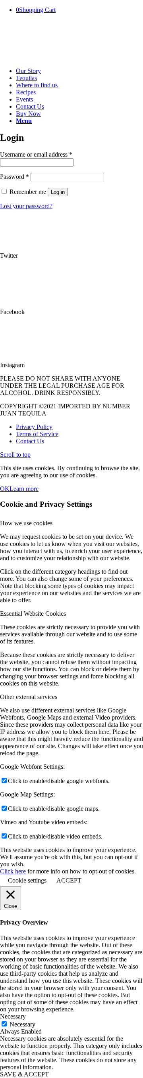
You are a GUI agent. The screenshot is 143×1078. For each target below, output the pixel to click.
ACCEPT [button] (68, 880)
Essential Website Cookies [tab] (33, 613)
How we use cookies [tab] (26, 523)
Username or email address (36, 154)
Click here (13, 871)
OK (5, 488)
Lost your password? (26, 206)
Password (14, 176)
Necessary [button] (13, 1016)
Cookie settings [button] (27, 880)
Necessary (22, 1024)
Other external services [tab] (28, 696)
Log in (58, 192)
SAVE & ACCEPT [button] (24, 1074)
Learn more (24, 488)
